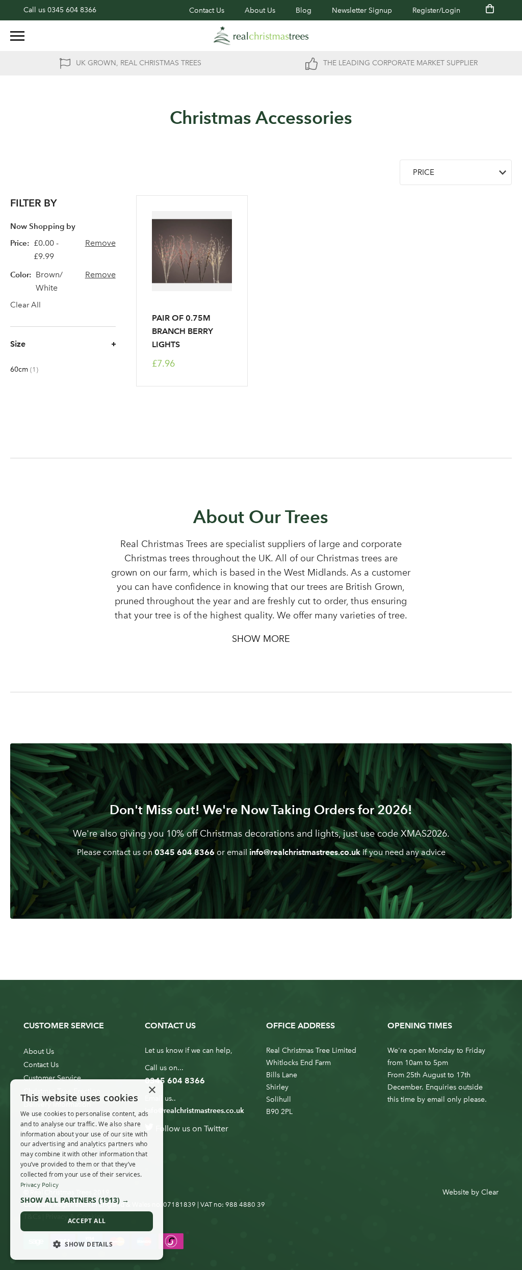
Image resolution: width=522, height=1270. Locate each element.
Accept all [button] (87, 1220)
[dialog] (86, 1169)
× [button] (151, 1090)
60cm (29, 369)
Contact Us (206, 10)
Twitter (216, 1128)
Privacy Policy (39, 1184)
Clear (490, 1192)
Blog (303, 10)
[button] (86, 1200)
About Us (260, 10)
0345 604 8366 (71, 10)
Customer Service (52, 1078)
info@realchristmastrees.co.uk (304, 852)
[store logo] (261, 35)
